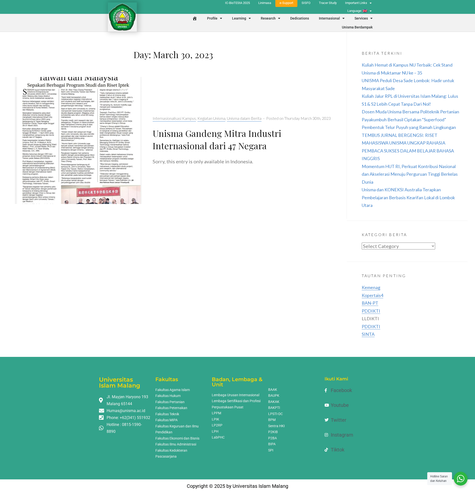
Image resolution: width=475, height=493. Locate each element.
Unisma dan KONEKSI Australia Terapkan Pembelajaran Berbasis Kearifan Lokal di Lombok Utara (408, 197)
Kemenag (371, 287)
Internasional (329, 18)
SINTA (368, 334)
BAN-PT (370, 303)
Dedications (299, 18)
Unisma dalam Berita (244, 118)
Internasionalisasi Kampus (174, 118)
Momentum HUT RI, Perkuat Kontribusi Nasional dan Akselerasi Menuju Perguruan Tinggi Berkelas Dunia (410, 174)
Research (268, 18)
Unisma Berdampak (357, 27)
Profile (212, 18)
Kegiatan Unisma (211, 118)
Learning (239, 18)
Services (361, 18)
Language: (355, 11)
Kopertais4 (372, 295)
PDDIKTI (371, 311)
